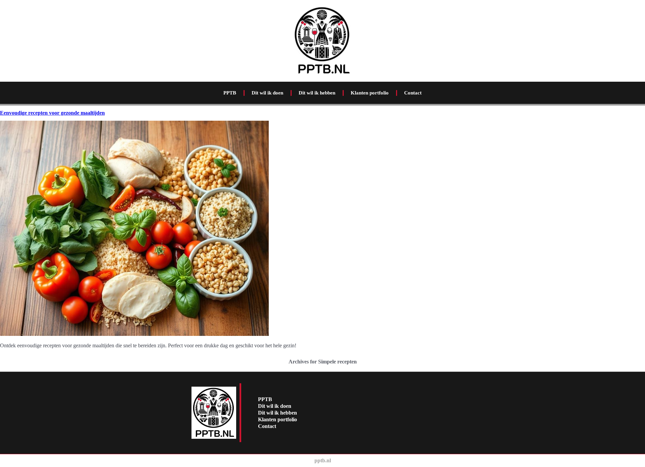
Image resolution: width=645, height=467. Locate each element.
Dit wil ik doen (267, 92)
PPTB (229, 92)
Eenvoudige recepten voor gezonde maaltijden (52, 113)
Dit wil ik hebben (317, 92)
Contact (413, 92)
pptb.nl (322, 460)
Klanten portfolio (370, 92)
